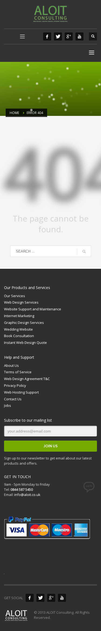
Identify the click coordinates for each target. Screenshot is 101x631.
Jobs (7, 405)
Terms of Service (18, 372)
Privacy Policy (15, 385)
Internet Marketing (19, 315)
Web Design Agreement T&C (27, 378)
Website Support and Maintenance (32, 309)
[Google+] (69, 36)
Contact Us (13, 399)
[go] (84, 251)
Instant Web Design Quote (25, 342)
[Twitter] (58, 36)
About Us (11, 365)
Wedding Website (18, 329)
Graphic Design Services (24, 322)
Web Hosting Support (21, 392)
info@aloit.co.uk (27, 494)
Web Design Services (21, 302)
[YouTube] (79, 36)
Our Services (14, 295)
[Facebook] (47, 36)
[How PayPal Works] (47, 527)
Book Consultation (19, 335)
